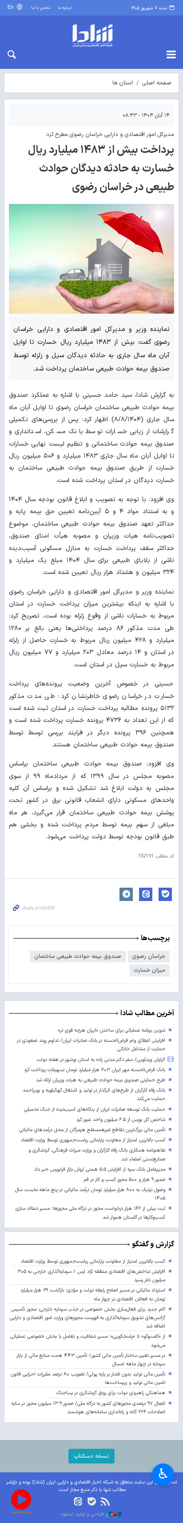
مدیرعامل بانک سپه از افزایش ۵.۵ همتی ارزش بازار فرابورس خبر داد (99, 1169)
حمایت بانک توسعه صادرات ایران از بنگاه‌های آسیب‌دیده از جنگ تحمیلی (94, 1109)
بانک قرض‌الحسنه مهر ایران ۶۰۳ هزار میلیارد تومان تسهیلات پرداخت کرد (94, 1070)
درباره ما (65, 7)
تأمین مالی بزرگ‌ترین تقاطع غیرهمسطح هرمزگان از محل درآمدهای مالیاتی (92, 1130)
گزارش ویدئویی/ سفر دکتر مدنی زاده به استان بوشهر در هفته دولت (101, 1060)
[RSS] (105, 1502)
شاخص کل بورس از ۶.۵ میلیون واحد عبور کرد (120, 1120)
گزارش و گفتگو (153, 1244)
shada (91, 35)
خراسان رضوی (148, 956)
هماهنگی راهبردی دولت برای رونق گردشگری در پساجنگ (110, 1393)
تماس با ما (40, 7)
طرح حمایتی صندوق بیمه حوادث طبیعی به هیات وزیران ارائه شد (100, 1080)
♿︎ (163, 1474)
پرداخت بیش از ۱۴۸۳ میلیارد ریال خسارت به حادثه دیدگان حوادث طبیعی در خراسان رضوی (101, 168)
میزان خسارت (149, 970)
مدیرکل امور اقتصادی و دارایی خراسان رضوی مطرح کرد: (109, 134)
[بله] (92, 1502)
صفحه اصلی (156, 83)
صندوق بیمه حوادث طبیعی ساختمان (77, 956)
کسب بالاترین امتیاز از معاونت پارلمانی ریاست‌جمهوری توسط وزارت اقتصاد (93, 1140)
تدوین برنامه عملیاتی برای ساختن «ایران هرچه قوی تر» (111, 1030)
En (12, 7)
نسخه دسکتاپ (91, 1456)
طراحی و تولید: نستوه (83, 1514)
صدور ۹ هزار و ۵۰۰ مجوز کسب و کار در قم (124, 1180)
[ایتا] (78, 1502)
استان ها (122, 83)
